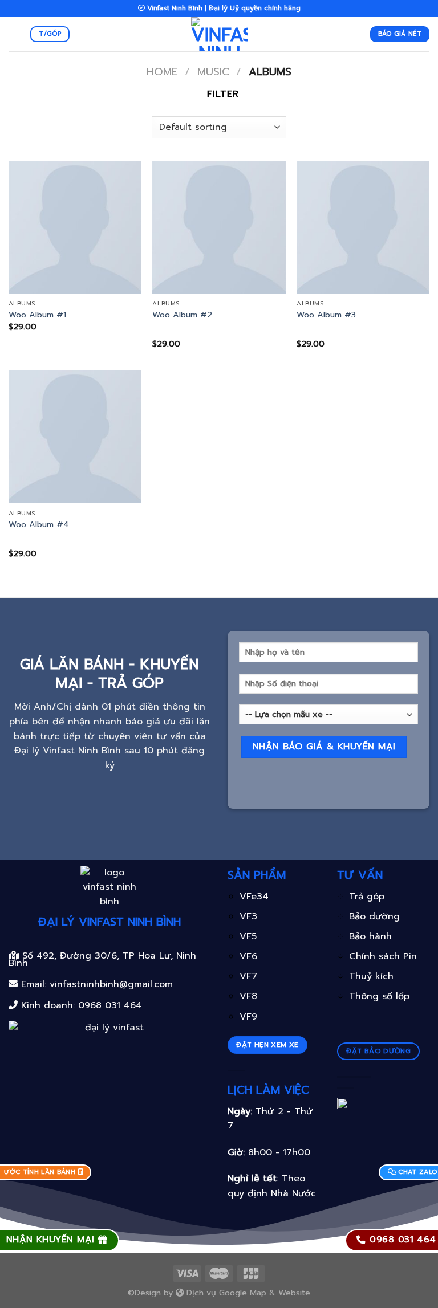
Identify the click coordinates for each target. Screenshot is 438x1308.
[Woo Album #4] (75, 436)
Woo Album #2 (182, 314)
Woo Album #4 (39, 524)
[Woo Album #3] (363, 227)
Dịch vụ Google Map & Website (247, 1292)
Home (162, 72)
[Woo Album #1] (75, 227)
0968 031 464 (110, 1005)
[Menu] (15, 34)
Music (213, 72)
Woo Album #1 (37, 314)
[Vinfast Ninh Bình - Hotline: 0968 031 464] (219, 34)
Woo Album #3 (326, 314)
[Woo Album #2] (218, 227)
